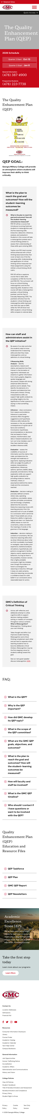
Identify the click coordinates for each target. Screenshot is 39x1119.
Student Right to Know (10, 1096)
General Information (9, 1054)
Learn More (11, 973)
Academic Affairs (8, 1067)
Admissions (6, 1013)
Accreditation (7, 1064)
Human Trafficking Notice (11, 1061)
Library (4, 1034)
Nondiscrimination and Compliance (14, 1091)
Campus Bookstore (9, 1048)
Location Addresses (9, 1010)
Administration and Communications (15, 1069)
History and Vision (8, 1072)
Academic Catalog (8, 1040)
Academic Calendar (9, 1043)
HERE (28, 661)
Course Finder (7, 1037)
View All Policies (7, 1082)
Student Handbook (9, 1085)
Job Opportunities (8, 1058)
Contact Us (6, 1006)
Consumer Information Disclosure (14, 1032)
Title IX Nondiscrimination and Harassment (17, 1088)
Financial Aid (6, 1015)
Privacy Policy (7, 1093)
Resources (6, 1028)
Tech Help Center (8, 1046)
